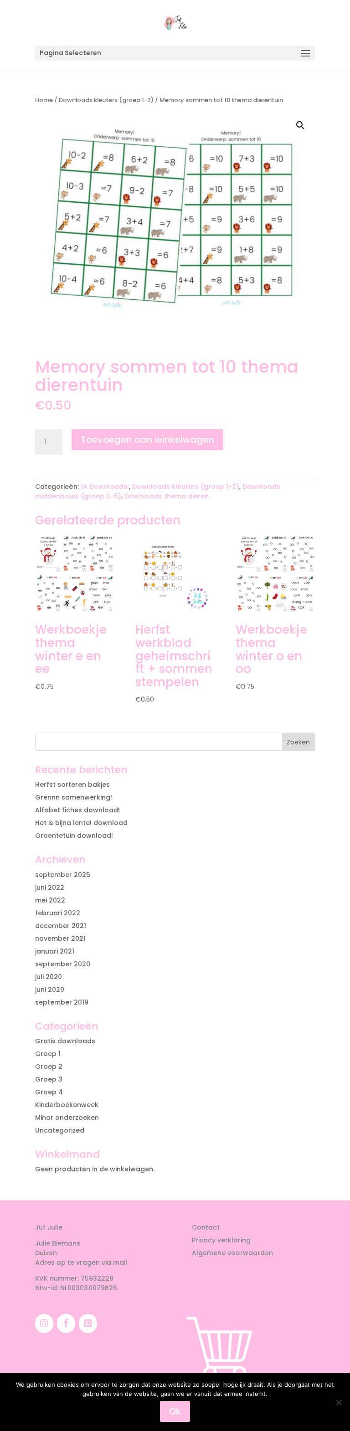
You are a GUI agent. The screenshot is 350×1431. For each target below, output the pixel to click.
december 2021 (60, 925)
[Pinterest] (88, 1323)
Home (44, 100)
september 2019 (61, 1002)
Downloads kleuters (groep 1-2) (106, 100)
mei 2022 (50, 900)
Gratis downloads (65, 1041)
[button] (300, 125)
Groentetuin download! (74, 835)
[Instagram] (44, 1323)
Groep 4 (49, 1092)
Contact (206, 1227)
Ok (175, 1411)
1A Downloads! (105, 486)
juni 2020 (49, 989)
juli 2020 (48, 976)
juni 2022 (49, 887)
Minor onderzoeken (67, 1117)
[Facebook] (66, 1323)
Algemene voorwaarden (232, 1252)
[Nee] (338, 1402)
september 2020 (62, 964)
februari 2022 (57, 913)
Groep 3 (48, 1079)
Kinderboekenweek (66, 1104)
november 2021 (60, 938)
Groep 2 (48, 1066)
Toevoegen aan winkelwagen (147, 439)
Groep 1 (48, 1053)
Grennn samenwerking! (73, 797)
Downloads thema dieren (166, 496)
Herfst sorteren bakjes (72, 784)
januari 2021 (54, 951)
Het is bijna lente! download (81, 822)
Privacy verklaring (221, 1240)
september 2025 (62, 874)
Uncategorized (59, 1130)
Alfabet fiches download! (77, 810)
